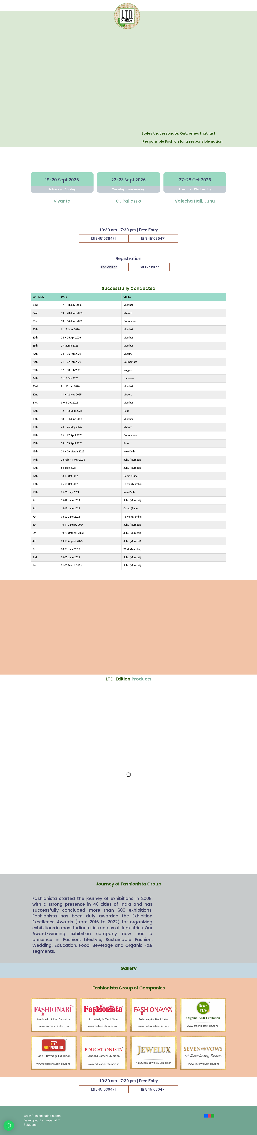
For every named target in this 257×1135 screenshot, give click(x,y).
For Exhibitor (149, 267)
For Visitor (109, 267)
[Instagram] (209, 1116)
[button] (8, 1125)
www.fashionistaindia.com (42, 1116)
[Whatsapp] (212, 1116)
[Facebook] (206, 1116)
